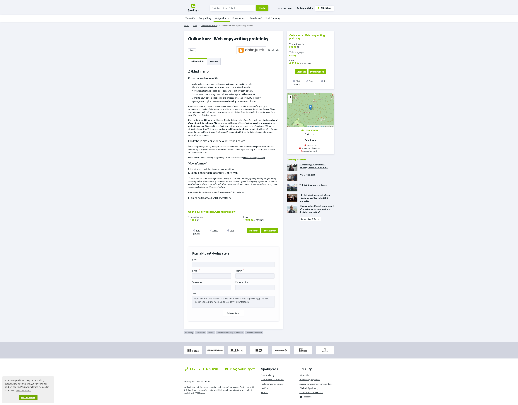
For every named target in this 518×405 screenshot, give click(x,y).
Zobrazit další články (310, 219)
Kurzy (195, 25)
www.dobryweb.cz (311, 151)
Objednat (253, 230)
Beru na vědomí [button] (28, 398)
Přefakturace (270, 230)
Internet (211, 333)
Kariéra (264, 388)
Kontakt (214, 61)
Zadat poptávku (305, 8)
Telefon (239, 270)
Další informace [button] (23, 390)
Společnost (197, 282)
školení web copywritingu (254, 157)
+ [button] (290, 97)
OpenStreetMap (320, 126)
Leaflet (309, 126)
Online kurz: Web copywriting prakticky (237, 25)
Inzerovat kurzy (285, 8)
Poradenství (256, 18)
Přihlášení (326, 8)
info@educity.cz (242, 369)
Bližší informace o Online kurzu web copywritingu (211, 169)
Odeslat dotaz (233, 313)
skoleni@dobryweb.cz (311, 148)
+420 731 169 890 (204, 369)
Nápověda (304, 375)
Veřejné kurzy (222, 18)
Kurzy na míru (239, 18)
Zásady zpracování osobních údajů (315, 383)
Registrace (315, 379)
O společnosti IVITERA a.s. (311, 392)
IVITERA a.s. (205, 381)
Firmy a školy (205, 18)
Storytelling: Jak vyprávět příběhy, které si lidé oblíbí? (313, 166)
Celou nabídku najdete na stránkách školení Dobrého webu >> (216, 192)
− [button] (290, 101)
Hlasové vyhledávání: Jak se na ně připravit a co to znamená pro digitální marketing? (316, 209)
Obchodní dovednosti (254, 333)
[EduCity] (193, 7)
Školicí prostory (272, 18)
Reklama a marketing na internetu (230, 333)
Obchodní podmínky (309, 388)
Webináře (190, 18)
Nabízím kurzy (267, 375)
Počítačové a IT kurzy (209, 25)
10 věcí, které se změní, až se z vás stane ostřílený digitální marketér (314, 198)
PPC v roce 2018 (307, 174)
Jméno (196, 259)
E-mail (196, 270)
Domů (186, 25)
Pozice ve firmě (242, 282)
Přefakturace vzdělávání (272, 383)
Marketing (189, 333)
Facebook (307, 396)
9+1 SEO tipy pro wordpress (313, 184)
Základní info (197, 61)
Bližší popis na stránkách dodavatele (209, 198)
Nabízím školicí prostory (272, 379)
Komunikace (200, 333)
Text (195, 293)
